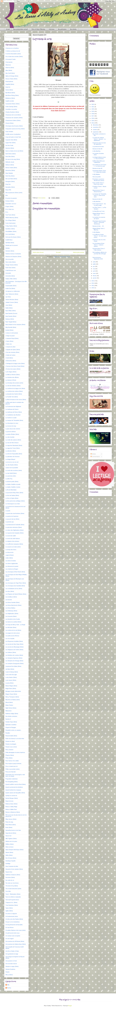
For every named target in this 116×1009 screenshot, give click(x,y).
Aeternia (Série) (10, 67)
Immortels (8, 273)
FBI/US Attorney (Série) (12, 217)
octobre (95, 129)
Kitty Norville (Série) (11, 327)
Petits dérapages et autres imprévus (15, 752)
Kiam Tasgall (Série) (11, 321)
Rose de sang (9, 822)
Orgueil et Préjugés (11, 727)
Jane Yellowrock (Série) (12, 294)
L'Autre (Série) (9, 341)
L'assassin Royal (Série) (12, 338)
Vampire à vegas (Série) (12, 966)
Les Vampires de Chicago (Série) (14, 660)
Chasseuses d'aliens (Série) (13, 120)
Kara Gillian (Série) (11, 310)
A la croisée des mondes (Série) (14, 56)
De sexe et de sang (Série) (13, 159)
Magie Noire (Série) (11, 688)
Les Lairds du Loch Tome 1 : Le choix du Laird (99, 165)
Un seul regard (10, 938)
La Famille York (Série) (12, 396)
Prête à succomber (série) (13, 769)
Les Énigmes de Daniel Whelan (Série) (16, 594)
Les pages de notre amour (13, 633)
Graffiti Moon (9, 240)
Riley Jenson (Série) (11, 819)
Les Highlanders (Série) (12, 613)
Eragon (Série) (9, 206)
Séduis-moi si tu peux (11, 841)
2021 (93, 106)
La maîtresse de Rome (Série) (14, 412)
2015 (93, 120)
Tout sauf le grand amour (12, 899)
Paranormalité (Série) (11, 735)
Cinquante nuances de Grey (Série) (15, 128)
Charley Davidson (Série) (12, 112)
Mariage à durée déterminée (13, 691)
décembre (96, 125)
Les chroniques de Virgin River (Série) (16, 583)
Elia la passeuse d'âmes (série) (14, 192)
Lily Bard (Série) (10, 669)
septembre (96, 132)
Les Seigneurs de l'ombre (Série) (14, 649)
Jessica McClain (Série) (12, 299)
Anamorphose (9, 81)
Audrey (9, 988)
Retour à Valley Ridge (11, 806)
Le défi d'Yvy (9, 478)
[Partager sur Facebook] (57, 198)
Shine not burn (9, 847)
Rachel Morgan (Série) (12, 798)
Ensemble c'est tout (11, 203)
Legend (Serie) (10, 555)
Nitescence (8, 710)
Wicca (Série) (9, 974)
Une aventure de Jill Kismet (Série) (15, 941)
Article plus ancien (78, 252)
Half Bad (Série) (10, 242)
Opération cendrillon (11, 724)
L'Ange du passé (10, 335)
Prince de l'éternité (11, 771)
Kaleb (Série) (9, 308)
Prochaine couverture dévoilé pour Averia (98, 179)
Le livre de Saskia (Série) (12, 495)
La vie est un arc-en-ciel (12, 462)
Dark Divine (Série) (11, 153)
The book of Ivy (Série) (12, 885)
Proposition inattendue (12, 779)
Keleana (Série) (10, 319)
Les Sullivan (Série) (11, 652)
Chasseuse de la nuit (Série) (13, 115)
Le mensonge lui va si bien (13, 503)
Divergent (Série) (10, 181)
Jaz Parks (8, 296)
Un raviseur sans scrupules (13, 935)
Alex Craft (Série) (10, 73)
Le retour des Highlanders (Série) (15, 530)
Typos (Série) (9, 908)
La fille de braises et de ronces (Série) (16, 399)
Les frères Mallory (10, 608)
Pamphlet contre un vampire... (14, 730)
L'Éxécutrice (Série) (11, 360)
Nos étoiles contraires (11, 716)
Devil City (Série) (10, 176)
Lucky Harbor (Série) (11, 677)
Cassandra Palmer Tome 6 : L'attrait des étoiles (99, 171)
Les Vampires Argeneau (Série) (14, 658)
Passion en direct (10, 741)
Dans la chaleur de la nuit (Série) (14, 151)
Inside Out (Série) (10, 288)
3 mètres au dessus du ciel (13, 51)
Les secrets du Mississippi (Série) (15, 647)
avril (94, 271)
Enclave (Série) (10, 201)
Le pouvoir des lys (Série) (12, 519)
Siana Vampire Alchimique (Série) (14, 849)
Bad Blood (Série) (10, 92)
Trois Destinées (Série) (12, 905)
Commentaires (96, 456)
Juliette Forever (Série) (12, 302)
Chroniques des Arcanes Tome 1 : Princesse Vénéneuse (99, 222)
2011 (92, 285)
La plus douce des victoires (13, 428)
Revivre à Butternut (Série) (13, 812)
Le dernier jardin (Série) (12, 481)
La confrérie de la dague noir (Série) (15, 388)
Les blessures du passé (12, 566)
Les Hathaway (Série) (11, 610)
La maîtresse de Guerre (12, 409)
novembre (96, 127)
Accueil (8, 29)
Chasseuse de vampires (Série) (14, 117)
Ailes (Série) (9, 70)
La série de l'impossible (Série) (14, 453)
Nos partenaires (62, 29)
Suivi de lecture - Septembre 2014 (98, 258)
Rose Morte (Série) (11, 824)
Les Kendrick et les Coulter (13, 619)
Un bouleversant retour (12, 916)
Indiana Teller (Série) (11, 278)
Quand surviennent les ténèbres (14, 787)
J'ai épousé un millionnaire (13, 291)
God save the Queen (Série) (13, 237)
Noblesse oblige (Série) (12, 713)
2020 (93, 109)
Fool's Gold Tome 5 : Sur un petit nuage (99, 204)
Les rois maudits (10, 638)
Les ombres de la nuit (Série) (13, 630)
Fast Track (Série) (10, 215)
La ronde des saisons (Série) (13, 440)
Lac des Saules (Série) (12, 465)
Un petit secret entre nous (12, 933)
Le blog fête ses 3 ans (98, 211)
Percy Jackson (9, 749)
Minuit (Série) (9, 702)
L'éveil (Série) (9, 358)
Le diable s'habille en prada (13, 484)
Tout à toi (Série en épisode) (13, 897)
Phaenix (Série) (10, 755)
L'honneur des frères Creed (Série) (15, 366)
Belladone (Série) (10, 98)
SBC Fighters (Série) (11, 838)
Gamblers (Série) (10, 228)
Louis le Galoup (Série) (12, 672)
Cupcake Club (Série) (11, 139)
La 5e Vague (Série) (11, 371)
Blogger (70, 1005)
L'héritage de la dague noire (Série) (15, 363)
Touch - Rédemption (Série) (13, 894)
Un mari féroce (10, 927)
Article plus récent (38, 252)
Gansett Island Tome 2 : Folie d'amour (99, 249)
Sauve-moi (8, 835)
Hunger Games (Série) (12, 264)
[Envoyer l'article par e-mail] (49, 197)
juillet (94, 264)
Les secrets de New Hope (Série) (14, 644)
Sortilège (8, 863)
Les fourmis (9, 599)
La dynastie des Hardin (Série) (14, 394)
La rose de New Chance (12, 442)
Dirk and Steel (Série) (11, 178)
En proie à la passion (11, 198)
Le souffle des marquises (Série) (14, 544)
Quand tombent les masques (13, 790)
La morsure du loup (11, 426)
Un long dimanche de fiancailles (14, 924)
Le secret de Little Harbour (13, 538)
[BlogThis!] (54, 198)
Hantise (8, 248)
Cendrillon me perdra (11, 109)
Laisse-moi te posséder (12, 467)
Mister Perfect (9, 705)
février (95, 275)
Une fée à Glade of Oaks (12, 951)
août (94, 261)
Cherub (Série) (10, 123)
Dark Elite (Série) (10, 156)
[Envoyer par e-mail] (52, 198)
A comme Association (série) (13, 53)
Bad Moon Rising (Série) (12, 95)
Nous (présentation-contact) (20, 29)
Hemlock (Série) (10, 251)
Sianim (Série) (9, 852)
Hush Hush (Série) (10, 267)
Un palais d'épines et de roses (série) (16, 930)
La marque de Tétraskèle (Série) (14, 420)
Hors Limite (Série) (11, 262)
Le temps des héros (11, 549)
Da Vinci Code (9, 145)
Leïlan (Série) (9, 558)
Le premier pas (10, 521)
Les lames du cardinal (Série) (13, 622)
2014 (93, 123)
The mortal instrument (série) (13, 888)
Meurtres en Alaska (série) (13, 699)
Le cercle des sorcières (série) (14, 470)
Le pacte (8, 510)
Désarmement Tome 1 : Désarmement (99, 191)
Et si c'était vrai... (10, 209)
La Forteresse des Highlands (13, 406)
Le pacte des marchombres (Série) (15, 513)
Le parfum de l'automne (12, 516)
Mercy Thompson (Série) (12, 697)
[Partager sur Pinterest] (59, 198)
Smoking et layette (10, 860)
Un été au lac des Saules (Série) (14, 919)
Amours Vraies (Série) (11, 78)
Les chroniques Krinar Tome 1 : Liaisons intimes (98, 245)
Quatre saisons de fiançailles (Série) (15, 792)
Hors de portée (10, 259)
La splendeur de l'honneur (13, 456)
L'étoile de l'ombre (10, 355)
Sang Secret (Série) (11, 833)
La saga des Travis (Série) (13, 448)
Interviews (51, 29)
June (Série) (9, 305)
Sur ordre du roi (10, 880)
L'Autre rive (9, 344)
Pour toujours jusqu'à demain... (14, 763)
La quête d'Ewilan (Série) (12, 434)
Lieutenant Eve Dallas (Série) (13, 666)
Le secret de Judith (11, 535)
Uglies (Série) (9, 910)
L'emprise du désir (10, 346)
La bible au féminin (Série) (13, 374)
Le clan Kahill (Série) (11, 473)
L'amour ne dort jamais (12, 333)
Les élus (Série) (10, 591)
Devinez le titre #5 (97, 168)
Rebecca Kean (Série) (11, 803)
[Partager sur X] (55, 198)
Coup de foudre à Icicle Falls (13, 137)
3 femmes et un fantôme (12, 48)
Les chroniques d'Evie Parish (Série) (15, 571)
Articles (94, 454)
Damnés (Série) (10, 148)
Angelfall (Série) (10, 84)
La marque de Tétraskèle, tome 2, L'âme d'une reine (99, 195)
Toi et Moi (8, 891)
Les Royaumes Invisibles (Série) (14, 641)
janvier (95, 278)
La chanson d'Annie (11, 380)
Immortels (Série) (10, 276)
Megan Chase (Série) (11, 694)
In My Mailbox (96, 174)
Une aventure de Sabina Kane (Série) (16, 944)
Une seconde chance (11, 963)
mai (94, 268)
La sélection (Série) (11, 451)
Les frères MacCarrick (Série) (13, 605)
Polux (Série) (9, 758)
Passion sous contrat (11, 746)
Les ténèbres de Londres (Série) (14, 655)
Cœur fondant (9, 131)
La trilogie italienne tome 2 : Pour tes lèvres (99, 157)
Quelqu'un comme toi (11, 795)
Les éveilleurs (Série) (11, 597)
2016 (93, 118)
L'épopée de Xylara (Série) (13, 349)
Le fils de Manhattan (11, 489)
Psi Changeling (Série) (12, 781)
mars (94, 273)
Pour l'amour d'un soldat (12, 760)
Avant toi (8, 87)
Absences (8, 65)
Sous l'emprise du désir (12, 866)
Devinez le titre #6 (97, 148)
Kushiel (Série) (9, 330)
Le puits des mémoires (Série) (14, 527)
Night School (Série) (11, 708)
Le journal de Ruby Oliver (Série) (14, 492)
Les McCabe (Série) (11, 627)
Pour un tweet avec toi (11, 766)
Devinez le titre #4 (97, 199)
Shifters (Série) (10, 844)
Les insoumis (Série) (11, 616)
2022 (93, 104)
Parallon (8, 733)
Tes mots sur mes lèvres (12, 883)
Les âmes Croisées (11, 560)
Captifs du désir (10, 101)
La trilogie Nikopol (10, 459)
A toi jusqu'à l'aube (11, 59)
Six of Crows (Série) (11, 858)
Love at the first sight (11, 674)
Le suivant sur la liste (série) (13, 546)
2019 (93, 111)
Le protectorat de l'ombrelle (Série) (15, 524)
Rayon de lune (9, 801)
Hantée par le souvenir (12, 245)
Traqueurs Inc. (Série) (11, 902)
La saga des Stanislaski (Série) (14, 445)
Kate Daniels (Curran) (11, 313)
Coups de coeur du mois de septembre (99, 143)
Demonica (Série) (10, 170)
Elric (7, 195)
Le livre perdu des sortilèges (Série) (15, 501)
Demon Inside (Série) (11, 167)
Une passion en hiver (11, 960)
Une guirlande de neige (12, 954)
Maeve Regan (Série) (11, 685)
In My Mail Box (96, 151)
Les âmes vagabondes (12, 563)
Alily (8, 984)
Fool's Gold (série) (10, 223)
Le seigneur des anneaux (12, 541)
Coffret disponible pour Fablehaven (99, 161)
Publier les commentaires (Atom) (62, 256)
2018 (93, 113)
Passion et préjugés (11, 744)
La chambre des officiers (12, 377)
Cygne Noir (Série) (11, 142)
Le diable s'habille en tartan (13, 487)
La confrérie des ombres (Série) (14, 391)
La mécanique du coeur (12, 423)
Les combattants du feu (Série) (14, 588)
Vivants (7, 972)
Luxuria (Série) (10, 683)
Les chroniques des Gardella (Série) (15, 585)
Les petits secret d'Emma (12, 635)
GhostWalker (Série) (11, 231)
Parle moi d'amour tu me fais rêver (15, 738)
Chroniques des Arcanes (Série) (14, 126)
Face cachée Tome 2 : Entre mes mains (99, 183)
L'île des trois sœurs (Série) (13, 369)
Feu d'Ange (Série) (11, 220)
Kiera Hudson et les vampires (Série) (15, 324)
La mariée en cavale (11, 417)
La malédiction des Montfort (13, 415)
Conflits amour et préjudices (13, 134)
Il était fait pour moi (11, 270)
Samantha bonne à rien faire (13, 830)
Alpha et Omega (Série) (12, 76)
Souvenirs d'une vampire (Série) (14, 869)
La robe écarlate (10, 437)
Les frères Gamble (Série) (13, 602)
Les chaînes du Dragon (12, 569)
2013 (93, 280)
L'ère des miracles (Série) (12, 352)
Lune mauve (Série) (11, 680)
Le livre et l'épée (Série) (12, 498)
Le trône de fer (10, 552)
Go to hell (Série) (10, 234)
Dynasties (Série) (10, 187)
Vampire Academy (10, 969)
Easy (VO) (8, 189)
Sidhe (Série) (9, 855)
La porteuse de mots (98, 146)
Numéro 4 (8, 719)
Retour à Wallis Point (11, 809)
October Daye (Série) (11, 722)
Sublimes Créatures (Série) (13, 874)
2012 (93, 283)
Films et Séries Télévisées (38, 29)
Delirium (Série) (10, 164)
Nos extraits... (73, 29)
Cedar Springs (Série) (11, 106)
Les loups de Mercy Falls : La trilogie (15, 624)
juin (94, 266)
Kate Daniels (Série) (11, 316)
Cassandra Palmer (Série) (13, 103)
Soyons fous (9, 872)
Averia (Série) (9, 90)
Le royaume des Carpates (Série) (15, 533)
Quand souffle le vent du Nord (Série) (16, 784)
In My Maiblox (96, 232)
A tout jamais (9, 62)
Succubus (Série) (10, 877)
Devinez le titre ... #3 (98, 226)
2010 (93, 287)
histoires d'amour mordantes (13, 253)
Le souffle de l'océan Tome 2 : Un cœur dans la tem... (99, 236)
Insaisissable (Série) (11, 285)
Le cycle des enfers (11, 476)
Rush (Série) (9, 827)
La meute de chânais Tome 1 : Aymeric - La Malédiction (99, 139)
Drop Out (8, 184)
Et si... (7, 212)
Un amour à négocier (11, 913)
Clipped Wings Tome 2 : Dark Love (99, 214)
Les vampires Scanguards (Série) (15, 663)
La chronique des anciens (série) (14, 383)
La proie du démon (11, 431)
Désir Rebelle (9, 173)
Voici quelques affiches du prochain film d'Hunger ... (99, 254)
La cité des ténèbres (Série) (13, 385)
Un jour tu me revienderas (13, 922)
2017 (93, 116)
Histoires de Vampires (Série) (13, 256)
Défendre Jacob (10, 162)
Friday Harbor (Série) (11, 226)
